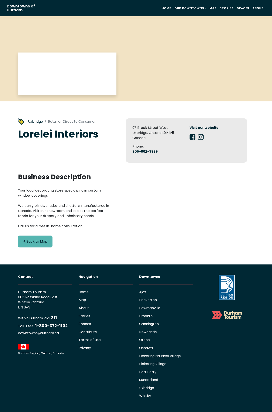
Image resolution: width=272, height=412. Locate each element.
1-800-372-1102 (43, 326)
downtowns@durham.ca (38, 333)
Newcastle (148, 332)
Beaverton (148, 299)
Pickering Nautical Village (160, 356)
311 (37, 318)
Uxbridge (35, 121)
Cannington (149, 323)
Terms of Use (90, 339)
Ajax (142, 292)
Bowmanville (149, 307)
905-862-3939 (145, 151)
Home (166, 8)
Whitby (145, 395)
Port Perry (147, 371)
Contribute (88, 332)
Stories (227, 8)
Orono (144, 339)
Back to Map (36, 241)
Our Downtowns (189, 8)
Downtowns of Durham (21, 8)
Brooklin (146, 316)
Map (213, 8)
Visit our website (204, 127)
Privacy (85, 347)
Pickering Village (152, 363)
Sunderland (148, 379)
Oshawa (146, 347)
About (258, 8)
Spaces (243, 8)
